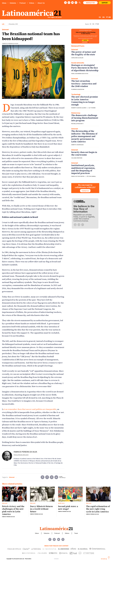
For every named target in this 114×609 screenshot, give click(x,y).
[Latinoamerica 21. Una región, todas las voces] (56, 528)
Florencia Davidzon (77, 89)
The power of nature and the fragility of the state (83, 53)
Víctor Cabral (91, 176)
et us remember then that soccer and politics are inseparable (29, 409)
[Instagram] (69, 2)
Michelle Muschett (77, 123)
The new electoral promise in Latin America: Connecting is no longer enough (84, 101)
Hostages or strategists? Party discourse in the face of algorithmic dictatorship (84, 68)
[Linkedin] (72, 2)
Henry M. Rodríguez (77, 144)
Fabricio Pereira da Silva (10, 43)
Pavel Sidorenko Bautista (79, 73)
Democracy (75, 113)
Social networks (77, 63)
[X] (76, 2)
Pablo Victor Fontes (77, 176)
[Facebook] (65, 2)
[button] (79, 2)
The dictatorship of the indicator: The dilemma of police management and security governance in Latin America (84, 136)
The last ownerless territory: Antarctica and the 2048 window (83, 84)
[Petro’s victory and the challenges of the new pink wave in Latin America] (14, 494)
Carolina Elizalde (77, 58)
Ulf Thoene (91, 108)
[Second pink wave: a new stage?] (70, 494)
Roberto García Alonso (78, 108)
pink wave (61, 503)
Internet (5, 29)
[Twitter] (42, 477)
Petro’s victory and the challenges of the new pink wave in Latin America (13, 510)
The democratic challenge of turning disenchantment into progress (84, 118)
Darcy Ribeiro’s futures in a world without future (41, 509)
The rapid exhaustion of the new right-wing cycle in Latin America (98, 509)
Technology (75, 94)
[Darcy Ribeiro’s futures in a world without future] (42, 494)
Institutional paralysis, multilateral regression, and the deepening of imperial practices (83, 169)
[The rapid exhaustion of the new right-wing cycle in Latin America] (98, 494)
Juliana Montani (76, 158)
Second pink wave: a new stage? (68, 507)
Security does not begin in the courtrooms (84, 153)
